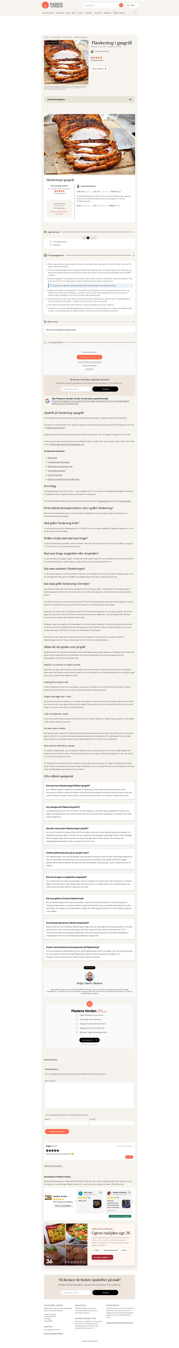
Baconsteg (52, 458)
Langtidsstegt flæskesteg (59, 462)
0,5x (84, 238)
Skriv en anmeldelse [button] (63, 1206)
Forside (46, 37)
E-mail (93, 1119)
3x (95, 238)
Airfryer (80, 13)
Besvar (129, 1157)
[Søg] (136, 12)
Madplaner (107, 13)
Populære (88, 13)
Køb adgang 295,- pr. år (87, 357)
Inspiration (98, 13)
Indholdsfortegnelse (56, 99)
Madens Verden (52, 5)
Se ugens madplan (102, 1257)
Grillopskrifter (67, 37)
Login (132, 5)
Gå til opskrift (97, 69)
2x (91, 238)
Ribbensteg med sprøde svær (60, 466)
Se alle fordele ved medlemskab (89, 362)
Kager (68, 13)
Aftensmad (60, 13)
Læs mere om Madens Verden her (53, 1333)
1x (88, 238)
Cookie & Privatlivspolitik (125, 1323)
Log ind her (90, 369)
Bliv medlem (120, 13)
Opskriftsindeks (48, 13)
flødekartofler (104, 501)
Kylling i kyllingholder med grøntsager (64, 479)
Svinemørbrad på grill (57, 471)
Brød (74, 13)
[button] (92, 57)
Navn (47, 1119)
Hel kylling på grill (55, 475)
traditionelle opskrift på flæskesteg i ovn (67, 444)
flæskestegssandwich (55, 428)
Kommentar (50, 1081)
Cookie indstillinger (112, 1323)
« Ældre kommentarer (53, 1166)
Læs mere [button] (82, 1210)
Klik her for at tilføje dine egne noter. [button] (61, 329)
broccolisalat (125, 501)
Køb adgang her (87, 1040)
